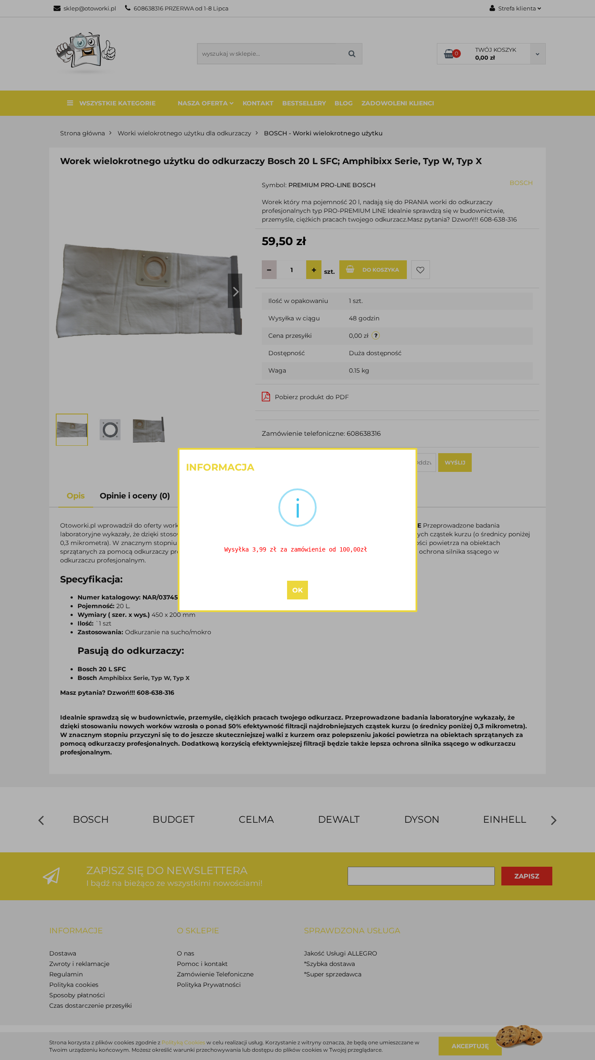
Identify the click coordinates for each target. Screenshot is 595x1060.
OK (297, 590)
